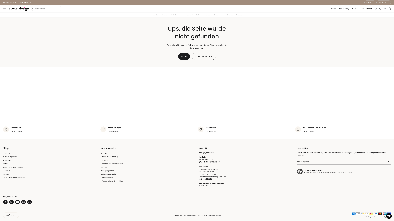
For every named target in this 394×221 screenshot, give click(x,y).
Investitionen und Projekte (13, 167)
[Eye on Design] (19, 9)
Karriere (6, 174)
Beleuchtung (344, 8)
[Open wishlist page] (380, 8)
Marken (6, 164)
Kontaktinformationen (214, 215)
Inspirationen (367, 8)
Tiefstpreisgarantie (108, 174)
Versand (204, 215)
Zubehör (355, 8)
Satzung (104, 167)
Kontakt (104, 153)
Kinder (216, 15)
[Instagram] (11, 202)
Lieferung (104, 160)
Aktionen (165, 15)
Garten (198, 15)
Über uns (6, 153)
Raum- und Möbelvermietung (14, 177)
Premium (239, 15)
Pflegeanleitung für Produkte (112, 181)
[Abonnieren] (388, 161)
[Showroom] (385, 8)
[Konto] (376, 8)
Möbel (333, 8)
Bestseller (174, 15)
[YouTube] (17, 202)
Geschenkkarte (107, 177)
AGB (199, 215)
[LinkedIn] (29, 202)
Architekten (7, 160)
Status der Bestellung (109, 157)
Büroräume (7, 171)
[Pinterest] (23, 202)
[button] (4, 8)
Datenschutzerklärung (190, 215)
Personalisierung (227, 15)
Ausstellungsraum (10, 157)
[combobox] (369, 2)
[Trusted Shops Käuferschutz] (300, 171)
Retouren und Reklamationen (112, 164)
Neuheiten (155, 15)
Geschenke (207, 15)
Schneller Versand (186, 15)
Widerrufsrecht (177, 215)
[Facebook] (5, 202)
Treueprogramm (107, 171)
